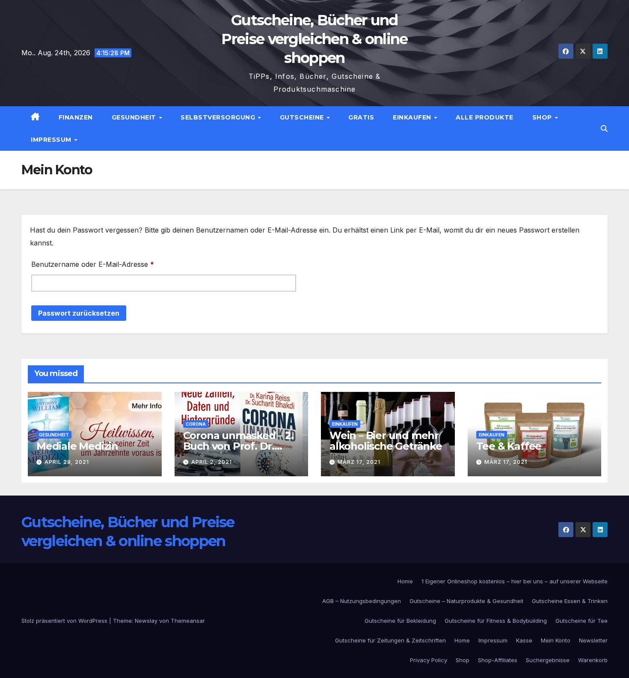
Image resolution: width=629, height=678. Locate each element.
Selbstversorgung (219, 117)
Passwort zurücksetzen (78, 313)
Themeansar (188, 620)
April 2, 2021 (211, 462)
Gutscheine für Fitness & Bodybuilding (496, 620)
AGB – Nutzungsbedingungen (361, 600)
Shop (543, 117)
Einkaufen (413, 117)
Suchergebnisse (548, 660)
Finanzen (76, 117)
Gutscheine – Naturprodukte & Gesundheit (466, 600)
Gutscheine (303, 117)
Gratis (361, 117)
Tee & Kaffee (509, 446)
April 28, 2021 (67, 462)
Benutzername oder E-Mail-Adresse (112, 264)
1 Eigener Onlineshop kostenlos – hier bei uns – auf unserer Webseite (514, 581)
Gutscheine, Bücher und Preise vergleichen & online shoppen (314, 39)
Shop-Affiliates (497, 660)
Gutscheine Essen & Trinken (570, 600)
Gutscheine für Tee (581, 620)
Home (405, 581)
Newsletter (593, 640)
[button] (604, 128)
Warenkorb (593, 660)
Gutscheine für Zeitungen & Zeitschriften (390, 640)
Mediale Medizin (77, 446)
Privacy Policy (428, 660)
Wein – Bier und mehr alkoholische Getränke (385, 440)
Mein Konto (555, 640)
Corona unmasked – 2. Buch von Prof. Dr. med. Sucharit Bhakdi (238, 446)
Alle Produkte (484, 117)
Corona (196, 424)
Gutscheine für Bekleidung (400, 620)
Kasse (524, 640)
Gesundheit (135, 117)
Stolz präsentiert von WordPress (65, 620)
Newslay (146, 620)
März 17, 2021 (359, 462)
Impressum (52, 139)
